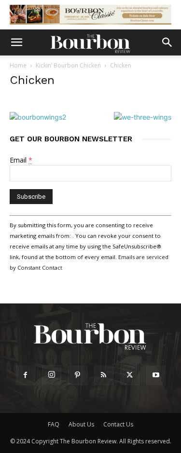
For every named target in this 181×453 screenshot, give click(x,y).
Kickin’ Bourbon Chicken (68, 65)
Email (21, 160)
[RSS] (103, 375)
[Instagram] (51, 374)
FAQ (53, 424)
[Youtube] (156, 375)
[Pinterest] (77, 375)
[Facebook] (25, 375)
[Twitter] (129, 375)
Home (18, 65)
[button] (16, 42)
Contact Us (118, 424)
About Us (81, 424)
